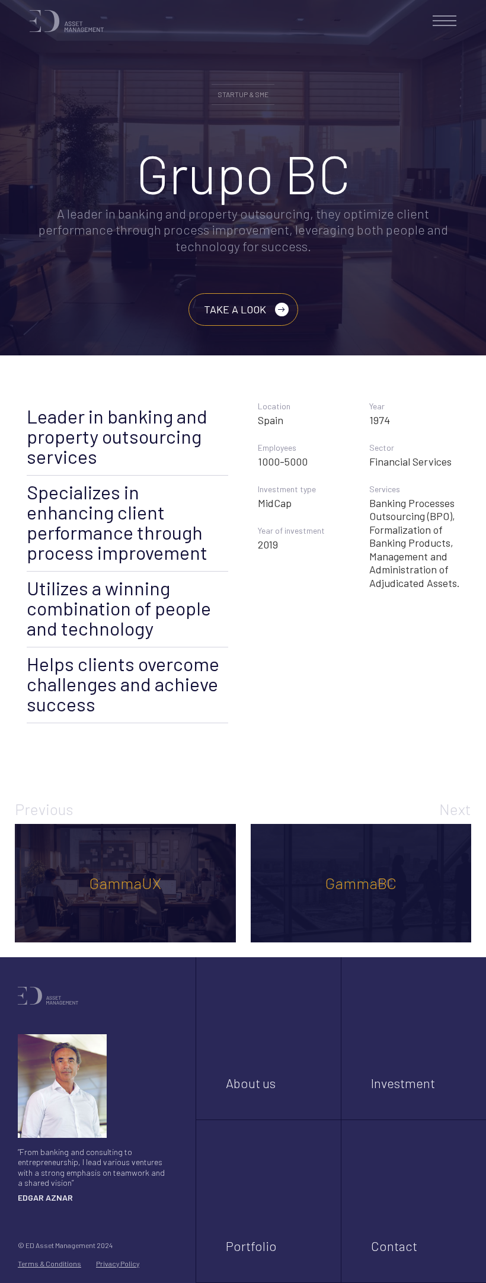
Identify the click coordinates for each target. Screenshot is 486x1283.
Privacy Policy (117, 1263)
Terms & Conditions (49, 1263)
